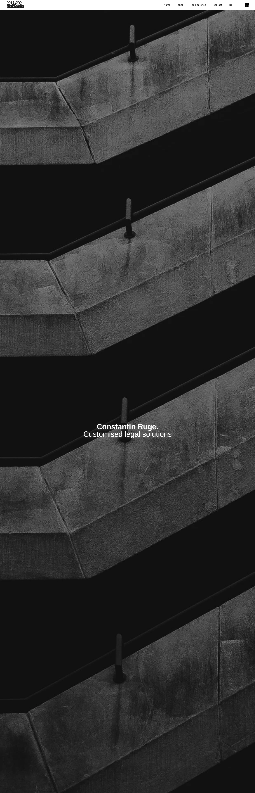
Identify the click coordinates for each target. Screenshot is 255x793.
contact (217, 5)
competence (199, 5)
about (181, 5)
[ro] (231, 5)
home (167, 5)
